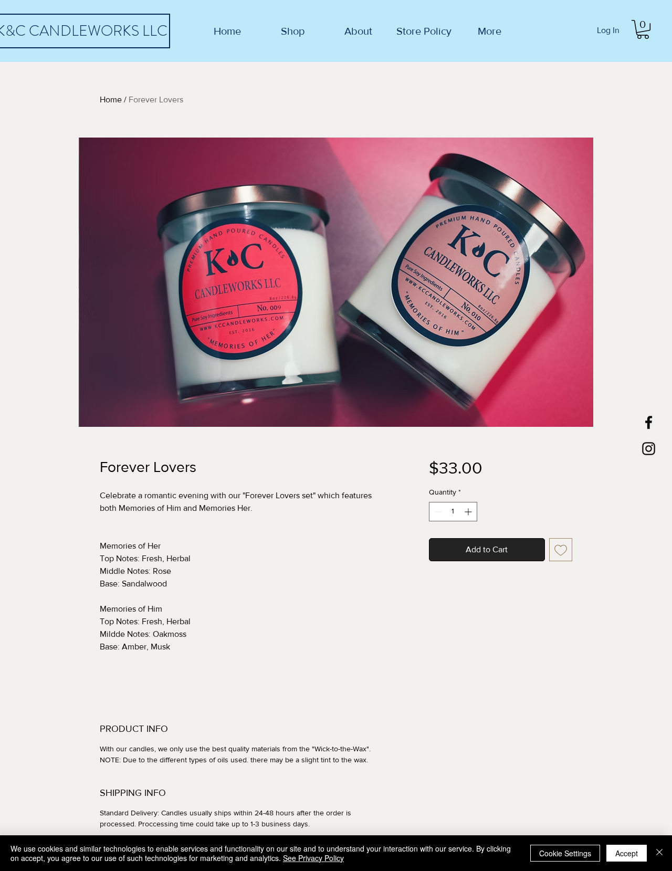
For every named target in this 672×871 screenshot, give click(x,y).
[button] (643, 29)
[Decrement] (437, 511)
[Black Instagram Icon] (648, 448)
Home (111, 99)
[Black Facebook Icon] (648, 422)
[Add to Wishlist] (560, 549)
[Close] (659, 853)
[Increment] (469, 511)
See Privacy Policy (313, 858)
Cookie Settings (565, 853)
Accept (626, 853)
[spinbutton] (453, 511)
